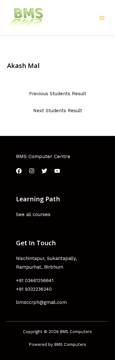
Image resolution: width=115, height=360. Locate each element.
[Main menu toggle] (102, 18)
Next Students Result (57, 110)
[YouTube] (57, 171)
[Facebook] (19, 171)
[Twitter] (44, 171)
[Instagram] (31, 171)
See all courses (33, 214)
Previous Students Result (57, 93)
